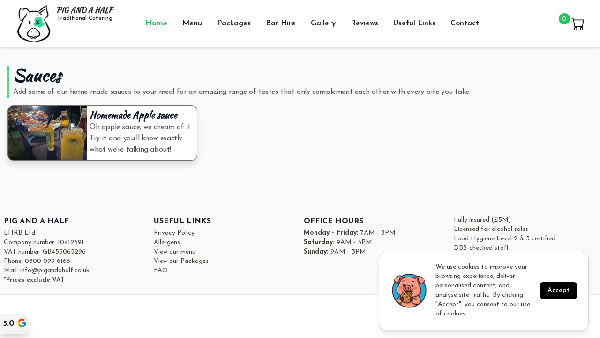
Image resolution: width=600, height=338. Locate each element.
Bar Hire (281, 23)
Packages (234, 23)
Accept (559, 290)
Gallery (323, 23)
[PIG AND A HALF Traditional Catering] (33, 23)
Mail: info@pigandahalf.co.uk (47, 270)
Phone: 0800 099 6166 (37, 261)
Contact (464, 23)
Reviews (364, 23)
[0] (578, 24)
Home (156, 23)
